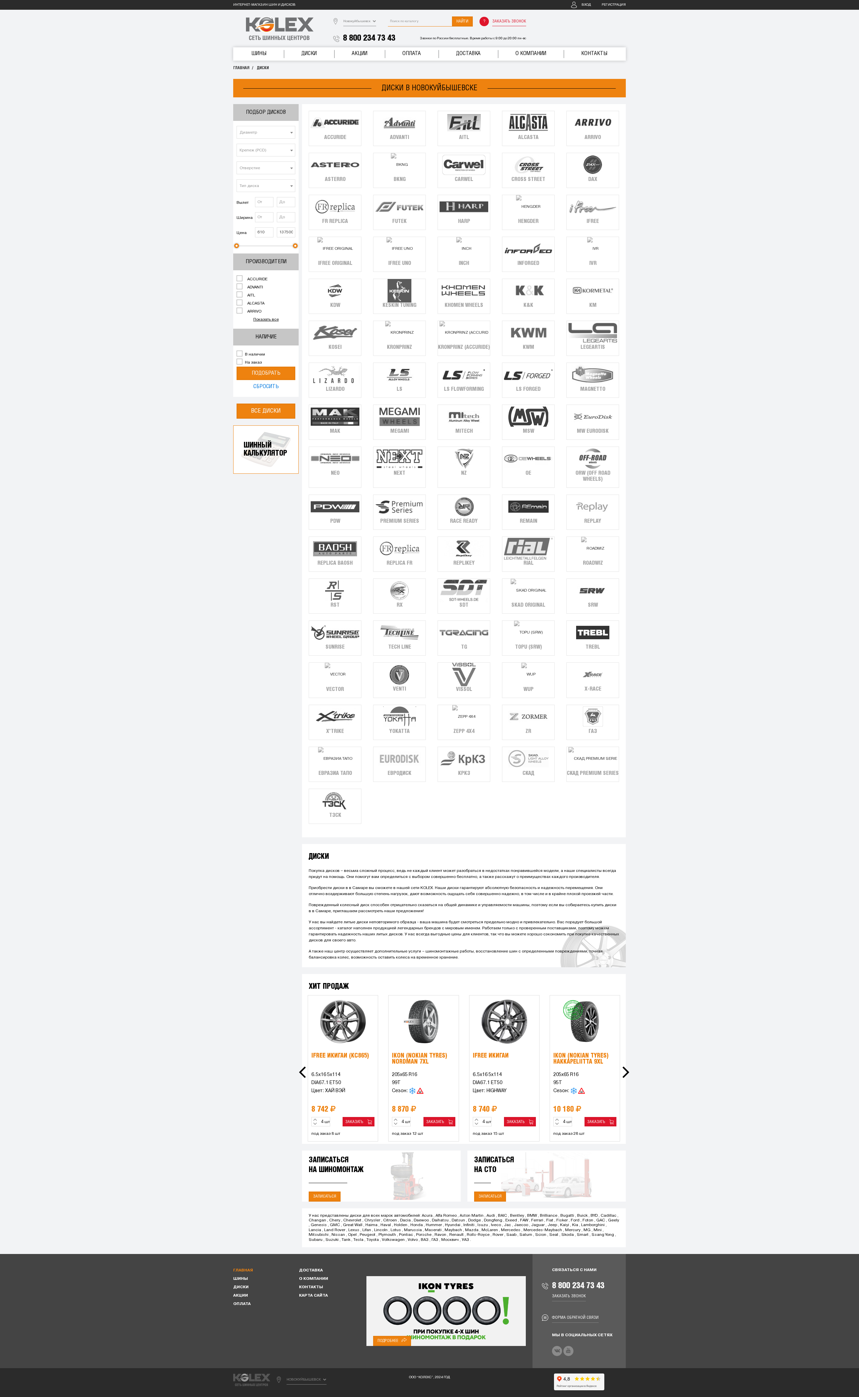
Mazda (471, 1230)
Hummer (434, 1225)
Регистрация (614, 4)
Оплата (411, 53)
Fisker (562, 1220)
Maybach (453, 1230)
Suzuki (332, 1240)
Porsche (424, 1235)
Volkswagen (393, 1240)
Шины (258, 53)
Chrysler (372, 1220)
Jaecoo (521, 1225)
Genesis (319, 1225)
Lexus (353, 1230)
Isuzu (482, 1225)
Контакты (594, 53)
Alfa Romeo (446, 1215)
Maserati (433, 1230)
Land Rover (334, 1230)
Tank (346, 1240)
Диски (309, 53)
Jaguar (538, 1225)
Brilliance (548, 1215)
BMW (532, 1215)
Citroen (390, 1220)
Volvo (413, 1240)
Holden (400, 1225)
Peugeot (367, 1235)
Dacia (405, 1220)
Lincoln (381, 1230)
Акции (359, 53)
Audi (491, 1215)
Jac (507, 1225)
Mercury (572, 1230)
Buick (582, 1215)
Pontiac (406, 1235)
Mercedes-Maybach (542, 1230)
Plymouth (387, 1235)
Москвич (450, 1240)
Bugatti (567, 1215)
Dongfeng (493, 1220)
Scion (540, 1235)
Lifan (366, 1230)
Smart (583, 1235)
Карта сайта (313, 1295)
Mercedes (510, 1230)
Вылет (243, 202)
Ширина (245, 218)
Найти (462, 21)
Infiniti (468, 1225)
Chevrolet (352, 1220)
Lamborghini (593, 1225)
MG (587, 1230)
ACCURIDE (256, 279)
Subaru (315, 1240)
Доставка (468, 53)
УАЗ (465, 1240)
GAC (600, 1220)
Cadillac (608, 1215)
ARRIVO (253, 311)
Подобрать (266, 373)
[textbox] (266, 132)
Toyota (372, 1240)
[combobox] (266, 132)
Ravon (440, 1235)
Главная (241, 68)
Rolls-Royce (478, 1235)
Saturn (525, 1235)
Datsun (458, 1220)
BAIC (502, 1215)
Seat (553, 1235)
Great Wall (352, 1225)
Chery (334, 1220)
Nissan (338, 1235)
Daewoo (421, 1220)
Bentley (517, 1215)
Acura (427, 1215)
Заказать (355, 1122)
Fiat (549, 1220)
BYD (594, 1215)
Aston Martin (472, 1215)
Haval (386, 1225)
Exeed (511, 1220)
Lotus (396, 1230)
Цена (242, 233)
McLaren (490, 1230)
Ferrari (537, 1220)
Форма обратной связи (575, 1317)
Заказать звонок (509, 21)
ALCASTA (255, 303)
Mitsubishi (319, 1235)
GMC (335, 1225)
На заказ (253, 362)
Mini (598, 1230)
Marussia (413, 1230)
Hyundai (452, 1225)
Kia (575, 1225)
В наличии (254, 354)
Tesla (358, 1240)
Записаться (324, 1196)
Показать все (266, 319)
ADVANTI (254, 287)
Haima (371, 1225)
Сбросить (266, 386)
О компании (530, 53)
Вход (586, 4)
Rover (498, 1235)
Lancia (315, 1230)
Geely (613, 1220)
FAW (524, 1220)
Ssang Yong (603, 1235)
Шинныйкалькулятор (265, 449)
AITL (250, 295)
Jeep (552, 1225)
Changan (317, 1220)
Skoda (567, 1235)
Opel (352, 1235)
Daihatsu (440, 1220)
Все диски (266, 411)
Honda (416, 1225)
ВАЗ (424, 1240)
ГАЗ (435, 1240)
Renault (456, 1235)
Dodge (474, 1220)
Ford (575, 1220)
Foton (588, 1220)
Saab (511, 1235)
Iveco (496, 1225)
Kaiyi (564, 1225)
